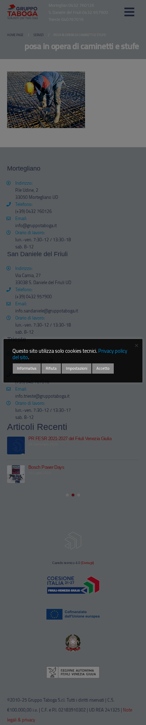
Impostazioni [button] (76, 368)
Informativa (26, 368)
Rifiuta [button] (51, 368)
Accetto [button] (103, 368)
